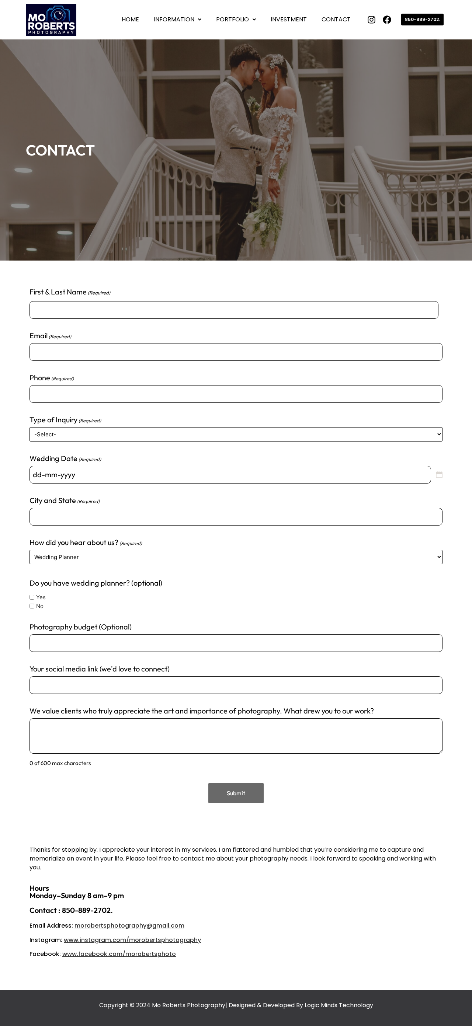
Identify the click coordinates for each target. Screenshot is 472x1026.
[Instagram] (371, 20)
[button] (177, 19)
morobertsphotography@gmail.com (129, 925)
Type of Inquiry (65, 419)
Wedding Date (65, 458)
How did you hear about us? (86, 542)
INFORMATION (174, 19)
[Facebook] (387, 20)
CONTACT (336, 19)
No (40, 606)
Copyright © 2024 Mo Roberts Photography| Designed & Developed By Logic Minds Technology (236, 1005)
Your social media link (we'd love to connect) (100, 669)
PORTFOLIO (232, 19)
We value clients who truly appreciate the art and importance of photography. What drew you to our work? (202, 711)
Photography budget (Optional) (81, 627)
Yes (41, 597)
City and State (65, 500)
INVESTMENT (289, 19)
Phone (52, 377)
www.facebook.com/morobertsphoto (119, 954)
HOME (130, 19)
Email (50, 335)
